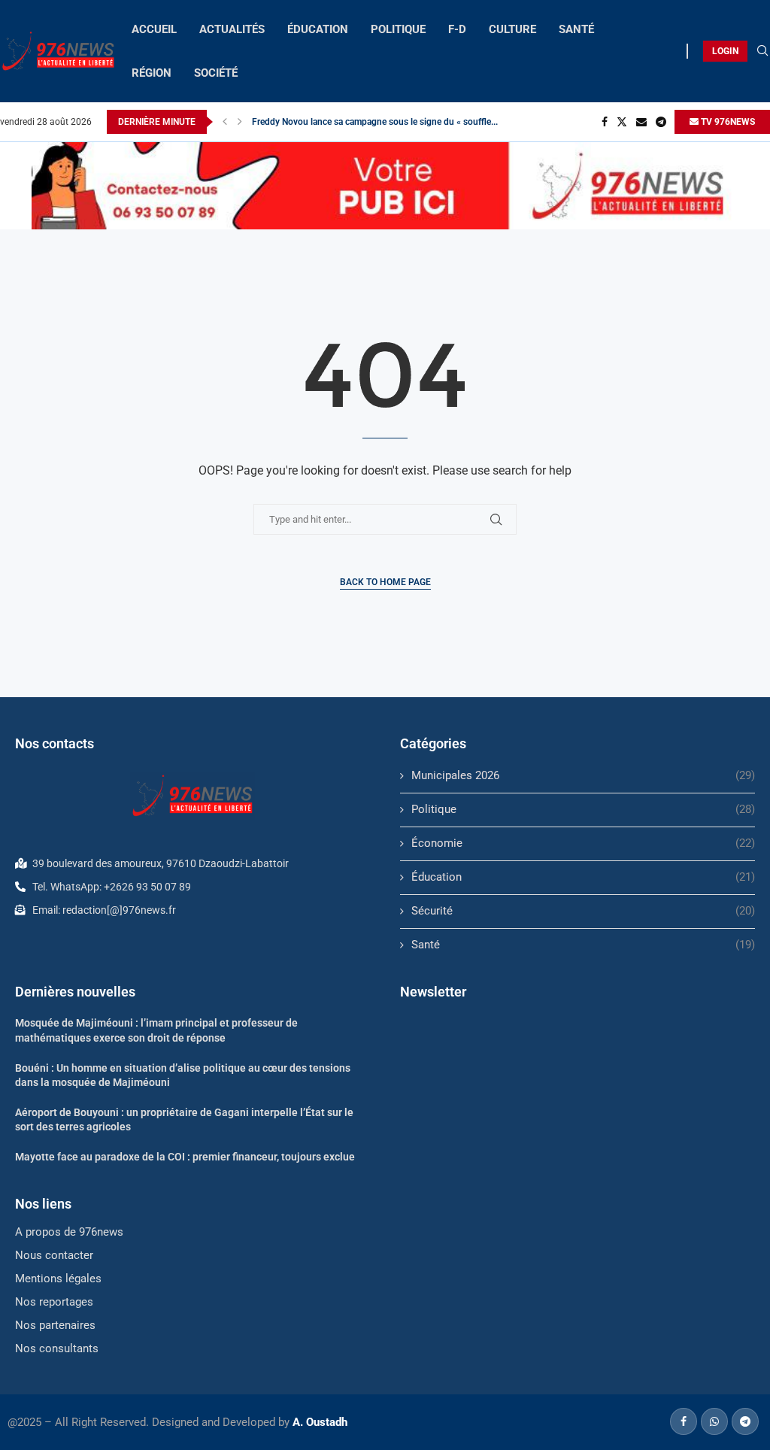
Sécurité (583, 911)
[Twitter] (622, 122)
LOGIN (725, 51)
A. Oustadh (320, 1422)
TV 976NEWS (727, 122)
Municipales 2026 (583, 775)
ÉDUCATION (317, 29)
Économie (583, 843)
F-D (457, 29)
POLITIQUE (398, 29)
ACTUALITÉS (232, 29)
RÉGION (151, 73)
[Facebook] (604, 122)
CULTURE (512, 29)
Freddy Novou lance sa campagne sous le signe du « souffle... (375, 122)
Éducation (583, 877)
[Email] (641, 122)
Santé (583, 944)
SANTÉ (576, 29)
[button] (225, 122)
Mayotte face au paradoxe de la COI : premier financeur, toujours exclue (185, 1157)
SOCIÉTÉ (216, 73)
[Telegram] (661, 122)
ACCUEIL (154, 29)
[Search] (762, 51)
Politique (583, 809)
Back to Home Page (385, 582)
